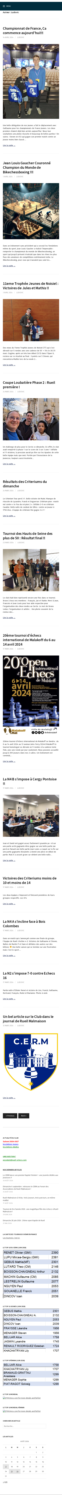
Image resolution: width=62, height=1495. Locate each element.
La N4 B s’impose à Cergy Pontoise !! (30, 781)
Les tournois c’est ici (11, 1238)
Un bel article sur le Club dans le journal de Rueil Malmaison (28, 1018)
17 (6, 1467)
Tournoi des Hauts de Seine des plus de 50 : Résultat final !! (27, 535)
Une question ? (9, 1156)
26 (17, 1471)
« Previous (10, 1116)
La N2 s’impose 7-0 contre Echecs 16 (29, 975)
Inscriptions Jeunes (10, 1144)
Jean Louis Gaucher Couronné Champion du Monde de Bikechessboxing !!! (27, 167)
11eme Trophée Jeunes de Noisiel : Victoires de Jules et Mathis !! (30, 285)
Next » (23, 1116)
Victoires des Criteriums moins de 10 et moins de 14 (29, 880)
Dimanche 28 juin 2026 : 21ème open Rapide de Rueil (24, 1220)
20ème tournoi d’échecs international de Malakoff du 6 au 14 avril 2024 (29, 640)
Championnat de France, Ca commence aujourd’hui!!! (24, 30)
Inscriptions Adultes (11, 1147)
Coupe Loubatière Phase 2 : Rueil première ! (29, 384)
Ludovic (20, 37)
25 (12, 1471)
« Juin (5, 1482)
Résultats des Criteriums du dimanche (25, 483)
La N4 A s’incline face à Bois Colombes (24, 923)
